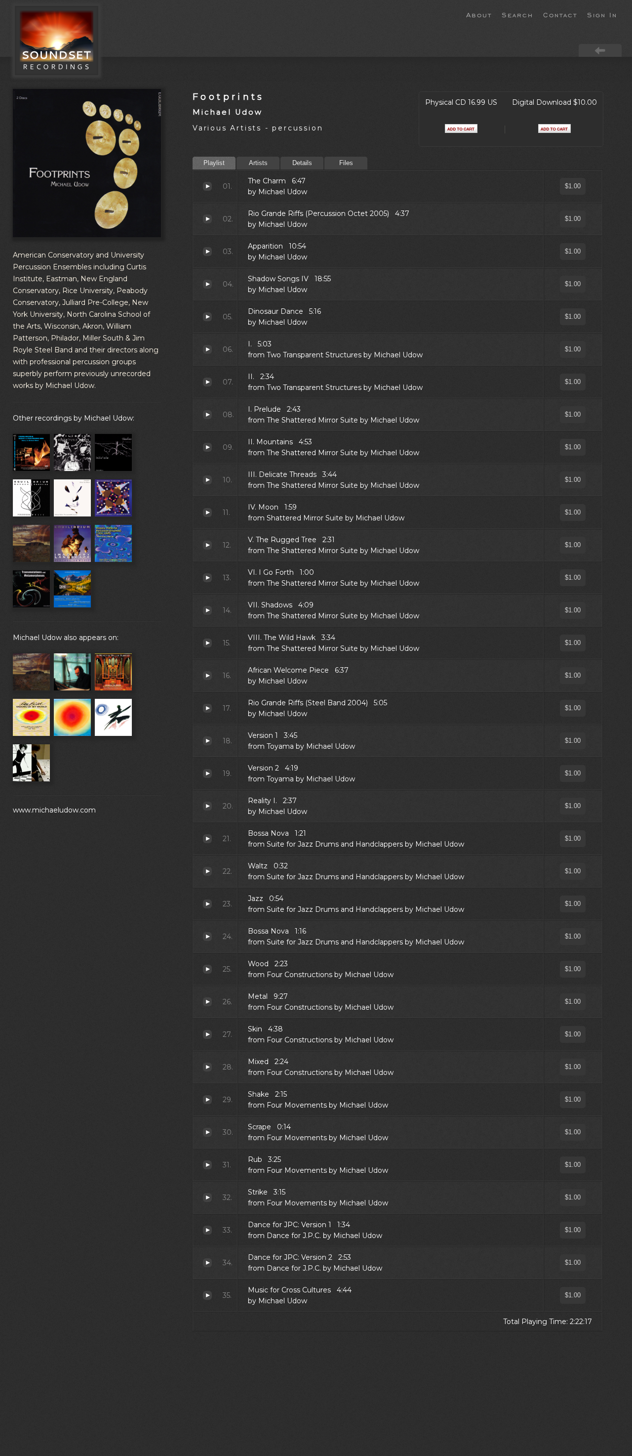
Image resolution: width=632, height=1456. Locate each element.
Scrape (207, 1132)
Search (517, 14)
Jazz (207, 903)
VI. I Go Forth (207, 577)
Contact (560, 14)
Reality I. (207, 806)
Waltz (207, 871)
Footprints (229, 96)
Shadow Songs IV (207, 284)
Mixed (207, 1067)
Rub (207, 1164)
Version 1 (207, 740)
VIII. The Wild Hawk (207, 643)
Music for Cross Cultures (207, 1295)
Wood (207, 969)
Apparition (207, 251)
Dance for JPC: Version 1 (207, 1230)
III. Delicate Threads (207, 479)
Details (302, 163)
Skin (207, 1034)
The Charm (207, 186)
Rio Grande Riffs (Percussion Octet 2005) (207, 218)
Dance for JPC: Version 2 (207, 1262)
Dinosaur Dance (207, 316)
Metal (207, 1001)
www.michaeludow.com (54, 810)
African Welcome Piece (207, 675)
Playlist (214, 163)
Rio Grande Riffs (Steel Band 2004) (207, 708)
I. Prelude (207, 414)
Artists (258, 163)
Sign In (602, 14)
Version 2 (207, 773)
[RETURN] (600, 50)
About (479, 14)
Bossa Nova (207, 838)
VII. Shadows (207, 610)
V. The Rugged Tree (207, 545)
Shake (207, 1099)
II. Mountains (207, 447)
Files (346, 163)
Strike (207, 1197)
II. (207, 382)
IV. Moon (207, 512)
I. (207, 349)
